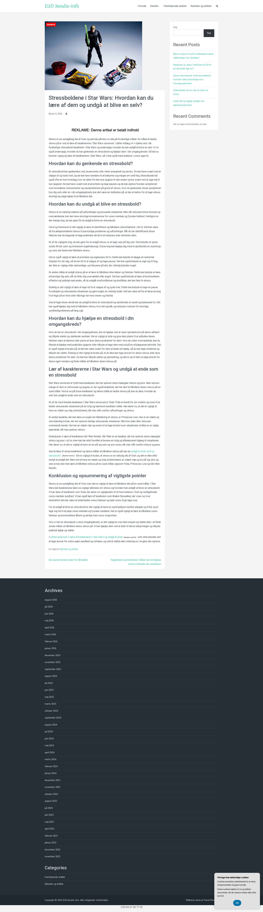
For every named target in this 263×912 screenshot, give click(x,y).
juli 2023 (49, 808)
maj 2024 (49, 745)
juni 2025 (49, 690)
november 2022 (52, 856)
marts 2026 (50, 634)
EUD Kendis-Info (62, 6)
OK (237, 902)
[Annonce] (93, 55)
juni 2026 (49, 613)
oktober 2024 (51, 710)
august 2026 (51, 599)
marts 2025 (50, 703)
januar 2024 (50, 773)
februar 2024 (51, 766)
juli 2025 (49, 683)
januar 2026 (50, 648)
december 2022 (52, 849)
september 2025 (53, 669)
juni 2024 (49, 738)
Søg (175, 27)
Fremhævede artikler (175, 6)
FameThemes (211, 900)
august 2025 (51, 676)
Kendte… (155, 6)
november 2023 (52, 787)
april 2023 (49, 828)
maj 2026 (49, 620)
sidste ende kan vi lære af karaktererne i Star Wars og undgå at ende (86, 537)
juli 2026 (49, 606)
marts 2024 (50, 759)
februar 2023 (51, 835)
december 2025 (52, 655)
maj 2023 (49, 821)
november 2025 (52, 662)
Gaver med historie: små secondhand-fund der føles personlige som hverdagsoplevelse (192, 79)
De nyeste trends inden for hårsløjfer (68, 559)
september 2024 (53, 717)
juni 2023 (49, 814)
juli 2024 (49, 731)
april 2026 (49, 627)
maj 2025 (49, 697)
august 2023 (51, 801)
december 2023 (52, 780)
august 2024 (51, 724)
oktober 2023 (51, 794)
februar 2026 (51, 641)
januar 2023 (50, 842)
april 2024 (49, 752)
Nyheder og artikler (201, 6)
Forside (142, 6)
